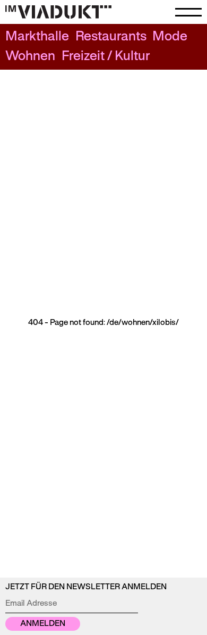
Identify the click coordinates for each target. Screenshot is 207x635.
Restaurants (110, 37)
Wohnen (30, 57)
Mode (169, 37)
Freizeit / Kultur (106, 57)
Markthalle (37, 37)
